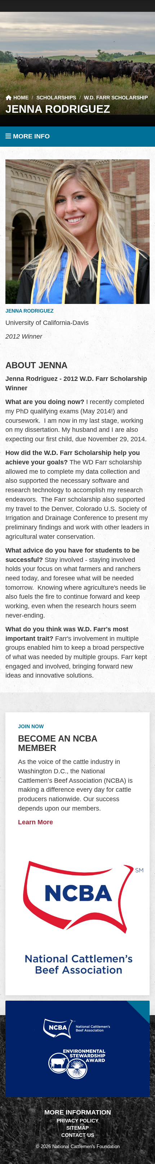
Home (20, 97)
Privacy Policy (77, 1121)
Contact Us (77, 1135)
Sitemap (77, 1128)
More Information (77, 1112)
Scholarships (56, 97)
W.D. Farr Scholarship (116, 97)
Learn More (35, 822)
